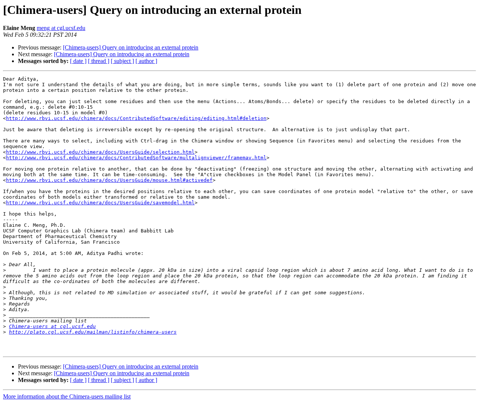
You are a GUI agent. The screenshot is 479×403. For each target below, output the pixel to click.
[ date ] (78, 61)
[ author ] (146, 61)
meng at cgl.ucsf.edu (61, 28)
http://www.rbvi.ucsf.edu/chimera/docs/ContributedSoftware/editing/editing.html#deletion (136, 118)
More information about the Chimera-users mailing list (67, 396)
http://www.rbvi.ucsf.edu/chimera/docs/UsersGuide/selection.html (100, 152)
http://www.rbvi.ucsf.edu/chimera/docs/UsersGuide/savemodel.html (100, 202)
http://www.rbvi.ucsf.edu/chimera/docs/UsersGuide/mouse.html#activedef (109, 180)
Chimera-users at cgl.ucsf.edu (52, 326)
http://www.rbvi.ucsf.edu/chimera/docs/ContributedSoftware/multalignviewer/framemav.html (136, 157)
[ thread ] (98, 61)
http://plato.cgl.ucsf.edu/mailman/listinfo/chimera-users (93, 332)
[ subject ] (122, 61)
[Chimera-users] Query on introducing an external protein (130, 47)
